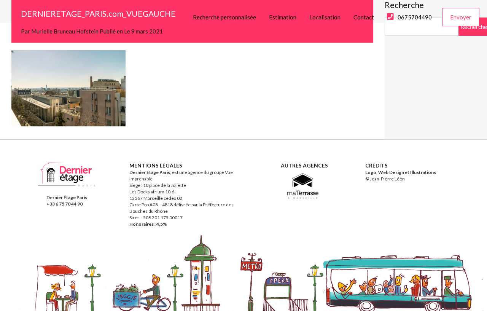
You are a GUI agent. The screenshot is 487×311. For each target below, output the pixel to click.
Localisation (325, 17)
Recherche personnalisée (224, 17)
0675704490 (415, 17)
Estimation (282, 17)
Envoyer (460, 17)
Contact (363, 17)
